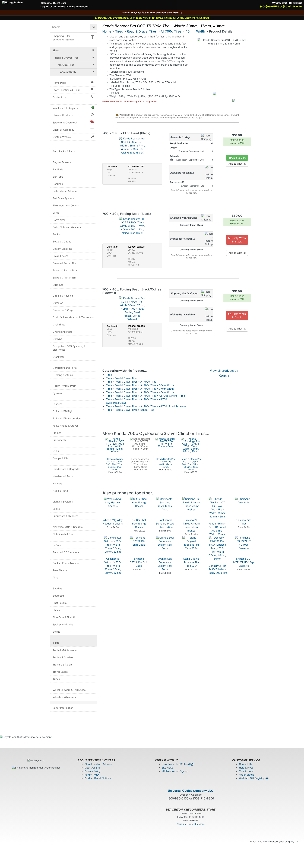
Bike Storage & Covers (66, 205)
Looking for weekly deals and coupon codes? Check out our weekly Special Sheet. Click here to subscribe (152, 18)
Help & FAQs (246, 767)
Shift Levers (59, 602)
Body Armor (59, 219)
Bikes (56, 212)
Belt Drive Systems (63, 198)
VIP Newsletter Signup (175, 771)
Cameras (58, 302)
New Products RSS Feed (176, 764)
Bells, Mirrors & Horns (65, 191)
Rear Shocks (60, 570)
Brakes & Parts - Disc (65, 263)
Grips (56, 450)
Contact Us (59, 97)
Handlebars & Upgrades (66, 469)
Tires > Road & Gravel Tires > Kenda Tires (130, 409)
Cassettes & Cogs (63, 310)
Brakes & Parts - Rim (64, 277)
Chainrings (59, 324)
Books (56, 234)
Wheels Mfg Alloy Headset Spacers (113, 521)
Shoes (56, 610)
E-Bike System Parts (64, 385)
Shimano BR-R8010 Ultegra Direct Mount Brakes (191, 525)
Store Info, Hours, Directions (190, 824)
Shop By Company (63, 129)
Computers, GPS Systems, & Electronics (69, 348)
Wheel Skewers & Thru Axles (69, 689)
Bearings (58, 183)
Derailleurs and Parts (65, 367)
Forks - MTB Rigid (63, 411)
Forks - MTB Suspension (67, 418)
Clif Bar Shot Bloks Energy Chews (138, 523)
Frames (57, 432)
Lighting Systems (63, 501)
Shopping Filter (61, 35)
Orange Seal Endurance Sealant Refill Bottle (165, 564)
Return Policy (92, 774)
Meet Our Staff (93, 767)
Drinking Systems (63, 374)
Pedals (57, 544)
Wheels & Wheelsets (64, 697)
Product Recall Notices (97, 778)
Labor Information (63, 707)
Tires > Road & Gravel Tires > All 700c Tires (131, 381)
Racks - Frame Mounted (66, 563)
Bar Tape (58, 176)
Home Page (59, 82)
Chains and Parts (62, 331)
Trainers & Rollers (62, 664)
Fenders (57, 403)
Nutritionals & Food (63, 534)
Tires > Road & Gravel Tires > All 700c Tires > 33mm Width (140, 385)
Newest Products (63, 115)
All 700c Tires (171, 31)
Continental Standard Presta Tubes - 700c (165, 523)
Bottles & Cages (62, 241)
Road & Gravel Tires (142, 31)
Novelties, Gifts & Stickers (68, 526)
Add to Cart (239, 157)
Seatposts (58, 595)
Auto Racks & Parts (64, 151)
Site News (167, 767)
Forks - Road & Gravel (65, 425)
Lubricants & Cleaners (65, 515)
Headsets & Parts (63, 476)
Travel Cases (60, 671)
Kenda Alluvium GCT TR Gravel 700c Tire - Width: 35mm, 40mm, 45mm (217, 530)
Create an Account (78, 6)
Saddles (57, 588)
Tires (56, 642)
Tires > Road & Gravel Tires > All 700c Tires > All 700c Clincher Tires (145, 395)
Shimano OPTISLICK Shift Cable (138, 562)
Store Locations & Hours (66, 89)
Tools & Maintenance (65, 650)
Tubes (56, 678)
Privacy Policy (92, 771)
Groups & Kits (60, 458)
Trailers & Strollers (63, 657)
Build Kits (58, 284)
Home (106, 31)
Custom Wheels (62, 136)
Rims (55, 577)
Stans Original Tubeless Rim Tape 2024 (191, 562)
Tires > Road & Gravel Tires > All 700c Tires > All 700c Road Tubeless (146, 406)
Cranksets (58, 356)
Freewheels (59, 439)
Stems (56, 631)
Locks (56, 508)
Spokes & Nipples (63, 624)
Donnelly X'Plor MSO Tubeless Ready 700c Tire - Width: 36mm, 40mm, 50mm (217, 572)
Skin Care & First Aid (64, 617)
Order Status (57, 6)
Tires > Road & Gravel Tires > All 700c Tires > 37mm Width (140, 388)
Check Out (295, 2)
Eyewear (58, 393)
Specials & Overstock (65, 122)
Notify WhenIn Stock (238, 239)
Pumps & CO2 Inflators (66, 552)
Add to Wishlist (237, 163)
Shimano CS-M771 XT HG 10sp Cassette (243, 562)
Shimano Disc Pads (243, 521)
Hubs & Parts (60, 490)
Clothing (57, 338)
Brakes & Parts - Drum (65, 270)
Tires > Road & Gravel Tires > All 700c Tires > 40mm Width (140, 392)
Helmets (57, 483)
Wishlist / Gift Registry (65, 108)
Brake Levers (60, 255)
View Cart (281, 2)
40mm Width (195, 31)
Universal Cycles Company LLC (190, 790)
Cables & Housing (63, 295)
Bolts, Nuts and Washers (67, 227)
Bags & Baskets (62, 162)
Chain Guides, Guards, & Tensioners (73, 317)
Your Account (246, 771)
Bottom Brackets (62, 248)
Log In (44, 6)
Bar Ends (58, 169)
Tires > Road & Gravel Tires (121, 378)
